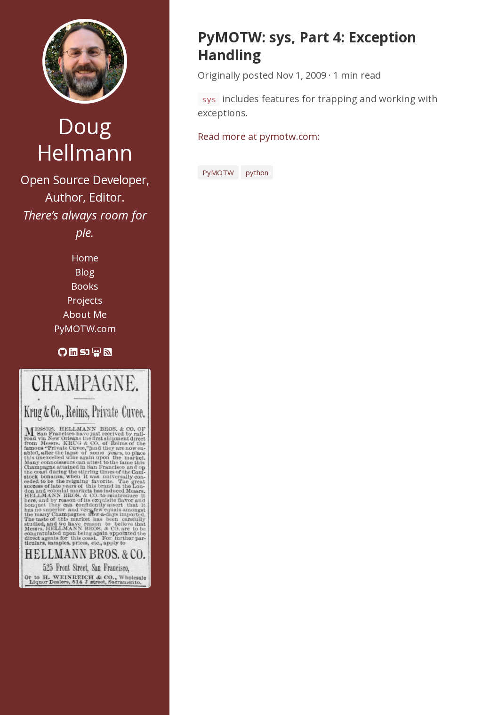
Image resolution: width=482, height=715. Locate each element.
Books (84, 286)
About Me (85, 314)
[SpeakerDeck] (84, 352)
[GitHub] (62, 352)
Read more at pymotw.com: (259, 136)
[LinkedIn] (73, 352)
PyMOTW (218, 172)
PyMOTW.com (85, 328)
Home (85, 258)
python (257, 172)
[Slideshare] (96, 352)
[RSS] (108, 352)
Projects (85, 300)
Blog (85, 272)
